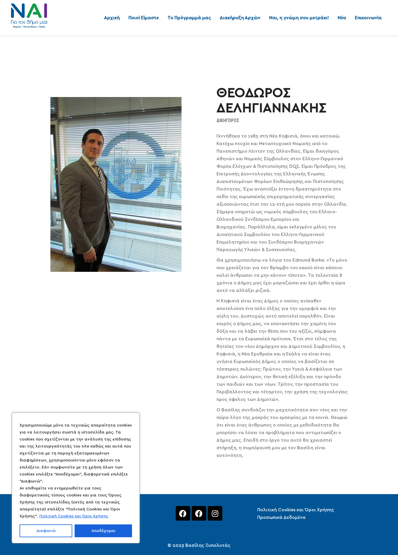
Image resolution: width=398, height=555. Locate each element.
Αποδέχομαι (103, 531)
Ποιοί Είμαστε (143, 17)
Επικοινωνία (368, 17)
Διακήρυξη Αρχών (240, 17)
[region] (76, 477)
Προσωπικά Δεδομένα (281, 517)
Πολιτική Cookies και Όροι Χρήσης (73, 516)
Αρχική (112, 17)
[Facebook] (183, 513)
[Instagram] (215, 513)
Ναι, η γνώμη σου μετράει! (299, 17)
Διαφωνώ (46, 531)
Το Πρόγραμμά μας (189, 17)
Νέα (342, 17)
